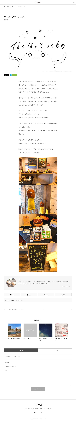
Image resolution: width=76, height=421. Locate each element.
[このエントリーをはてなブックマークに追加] (11, 75)
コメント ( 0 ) (20, 350)
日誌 (13, 300)
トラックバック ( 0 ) (55, 350)
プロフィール (65, 287)
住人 (8, 300)
